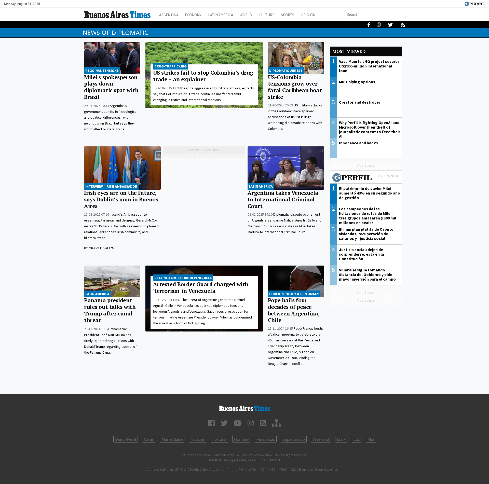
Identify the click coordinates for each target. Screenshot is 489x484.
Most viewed (348, 51)
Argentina (168, 14)
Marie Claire (172, 439)
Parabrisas (265, 439)
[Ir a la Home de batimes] (244, 407)
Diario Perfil (125, 439)
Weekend (321, 439)
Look (341, 439)
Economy (193, 14)
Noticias (198, 439)
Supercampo (294, 439)
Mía (371, 439)
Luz (357, 439)
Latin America (220, 14)
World (246, 14)
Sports (287, 14)
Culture (266, 14)
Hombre (241, 439)
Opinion (308, 14)
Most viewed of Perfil (366, 178)
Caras (149, 439)
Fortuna (219, 439)
